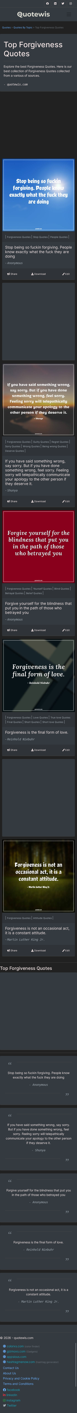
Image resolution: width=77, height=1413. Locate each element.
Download (40, 273)
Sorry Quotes (13, 446)
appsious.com (16, 1356)
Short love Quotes (53, 722)
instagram (13, 1400)
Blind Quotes (62, 588)
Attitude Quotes (42, 918)
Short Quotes (32, 722)
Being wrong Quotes (54, 446)
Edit (67, 273)
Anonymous (15, 263)
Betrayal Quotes (14, 593)
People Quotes (59, 237)
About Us (9, 1373)
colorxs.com (23, 1346)
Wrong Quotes (31, 446)
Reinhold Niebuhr (21, 739)
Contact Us (11, 1368)
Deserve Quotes (15, 450)
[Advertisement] (38, 122)
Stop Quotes (40, 237)
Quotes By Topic (22, 27)
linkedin (11, 1395)
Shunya (12, 490)
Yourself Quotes (42, 588)
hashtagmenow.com (32, 1362)
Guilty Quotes (41, 441)
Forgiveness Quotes (19, 237)
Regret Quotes (60, 441)
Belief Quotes (34, 593)
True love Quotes (60, 717)
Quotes (6, 27)
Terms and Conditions (18, 1384)
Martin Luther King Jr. (26, 939)
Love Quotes (41, 717)
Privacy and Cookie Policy (21, 1378)
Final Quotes (14, 722)
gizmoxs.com (22, 1351)
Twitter (11, 1405)
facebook (13, 1390)
